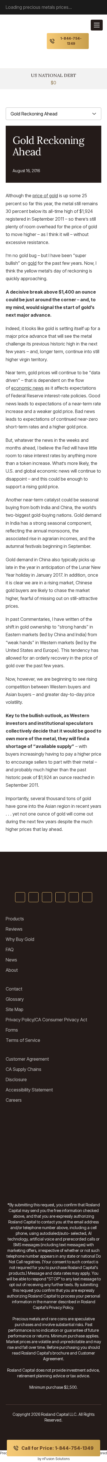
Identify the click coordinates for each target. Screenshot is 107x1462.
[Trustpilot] (27, 1122)
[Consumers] (27, 1182)
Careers (14, 1100)
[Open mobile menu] (97, 25)
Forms (12, 1030)
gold (32, 263)
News (11, 959)
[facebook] (20, 897)
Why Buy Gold (20, 939)
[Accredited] (27, 1162)
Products (15, 918)
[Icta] (80, 1142)
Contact (14, 989)
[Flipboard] (87, 897)
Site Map (14, 1009)
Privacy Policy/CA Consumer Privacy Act (46, 1019)
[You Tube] (47, 897)
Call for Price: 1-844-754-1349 (57, 1448)
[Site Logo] (53, 873)
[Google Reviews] (27, 1142)
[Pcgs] (80, 1162)
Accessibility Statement (29, 1089)
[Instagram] (74, 897)
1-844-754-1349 (71, 41)
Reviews (14, 929)
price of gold (45, 195)
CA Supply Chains (23, 1069)
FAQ (10, 949)
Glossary (15, 999)
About (12, 970)
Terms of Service (23, 1040)
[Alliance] (80, 1122)
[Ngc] (80, 1182)
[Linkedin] (60, 897)
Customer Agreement (27, 1059)
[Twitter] (34, 897)
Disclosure (16, 1079)
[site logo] (22, 41)
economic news (27, 388)
